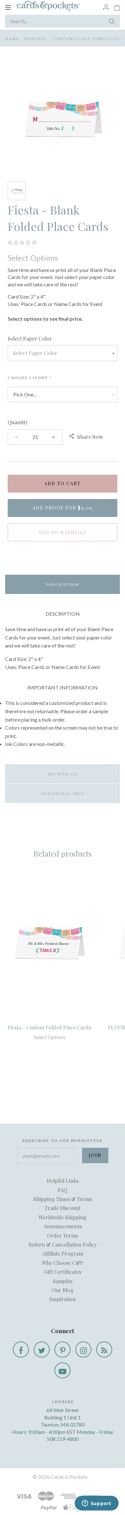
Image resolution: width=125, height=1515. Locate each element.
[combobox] (62, 353)
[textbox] (62, 353)
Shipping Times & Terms (62, 1199)
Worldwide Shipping (62, 1217)
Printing (36, 38)
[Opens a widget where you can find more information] (96, 1504)
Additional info (63, 793)
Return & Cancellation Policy (63, 1244)
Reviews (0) (63, 773)
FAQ (62, 1190)
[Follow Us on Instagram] (83, 1349)
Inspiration (62, 1299)
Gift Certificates (62, 1271)
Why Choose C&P (62, 1262)
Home (12, 38)
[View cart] (117, 7)
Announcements (63, 1226)
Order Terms (62, 1235)
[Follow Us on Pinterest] (62, 1349)
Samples (62, 1281)
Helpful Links (63, 1180)
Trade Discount (62, 1208)
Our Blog (62, 1290)
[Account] (106, 7)
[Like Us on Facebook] (21, 1349)
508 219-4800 (63, 1439)
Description (62, 584)
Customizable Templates (86, 38)
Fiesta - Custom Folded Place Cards (49, 1027)
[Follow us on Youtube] (62, 1370)
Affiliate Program (62, 1253)
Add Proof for (62, 508)
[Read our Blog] (104, 1349)
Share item (90, 436)
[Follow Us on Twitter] (42, 1349)
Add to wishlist (62, 532)
